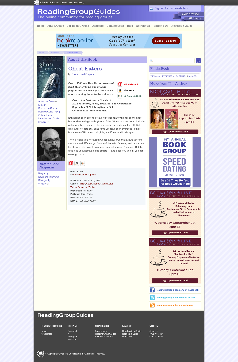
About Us (153, 331)
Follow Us (73, 326)
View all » (155, 76)
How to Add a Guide (131, 331)
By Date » (193, 76)
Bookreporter (101, 331)
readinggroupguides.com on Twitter (175, 297)
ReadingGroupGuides (51, 326)
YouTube (72, 339)
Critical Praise (45, 115)
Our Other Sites (75, 3)
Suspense (82, 187)
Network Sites (102, 326)
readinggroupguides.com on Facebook (177, 290)
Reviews (55, 53)
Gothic (89, 184)
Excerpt (42, 105)
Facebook (72, 331)
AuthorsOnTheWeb (104, 337)
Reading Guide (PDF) (49, 111)
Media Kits (127, 337)
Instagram (72, 337)
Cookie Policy (156, 337)
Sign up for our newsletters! (171, 8)
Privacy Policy (156, 334)
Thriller (92, 187)
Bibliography (44, 180)
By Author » (168, 76)
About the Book (46, 101)
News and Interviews (48, 177)
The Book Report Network (55, 2)
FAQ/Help (127, 326)
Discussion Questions (49, 108)
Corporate (154, 326)
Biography (43, 173)
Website (42, 183)
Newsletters (46, 334)
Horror (96, 184)
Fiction (82, 184)
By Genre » (181, 76)
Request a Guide (130, 334)
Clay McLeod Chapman (83, 74)
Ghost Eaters (72, 53)
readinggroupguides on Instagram (174, 305)
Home (41, 53)
